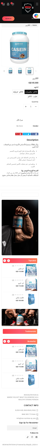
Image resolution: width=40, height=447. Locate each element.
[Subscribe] (4, 428)
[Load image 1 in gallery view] (29, 71)
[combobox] (26, 18)
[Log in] (8, 4)
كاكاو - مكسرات (31, 92)
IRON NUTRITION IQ (9, 445)
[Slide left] (35, 71)
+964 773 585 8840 (29, 414)
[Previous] (4, 260)
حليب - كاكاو (32, 96)
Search (8, 18)
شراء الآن (20, 120)
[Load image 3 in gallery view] (10, 71)
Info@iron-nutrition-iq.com (26, 418)
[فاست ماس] (31, 299)
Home (34, 25)
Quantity (35, 102)
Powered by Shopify (24, 445)
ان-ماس (21, 268)
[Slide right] (4, 71)
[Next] (8, 260)
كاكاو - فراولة (18, 92)
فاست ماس (20, 298)
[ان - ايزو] (31, 285)
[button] (36, 5)
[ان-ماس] (31, 270)
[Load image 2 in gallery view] (20, 71)
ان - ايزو (21, 283)
